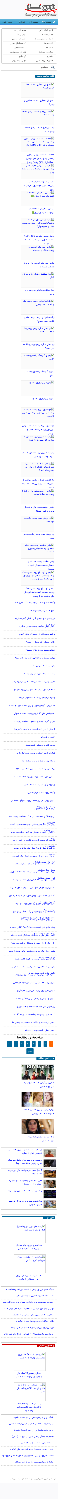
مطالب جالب (47, 34)
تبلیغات (22, 21)
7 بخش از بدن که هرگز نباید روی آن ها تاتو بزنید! (34, 729)
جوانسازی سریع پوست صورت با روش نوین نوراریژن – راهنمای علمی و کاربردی (38, 429)
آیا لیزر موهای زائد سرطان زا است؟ (40, 642)
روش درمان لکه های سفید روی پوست (39, 674)
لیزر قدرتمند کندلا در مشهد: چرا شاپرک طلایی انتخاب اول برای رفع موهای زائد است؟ (38, 483)
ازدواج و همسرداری (18, 52)
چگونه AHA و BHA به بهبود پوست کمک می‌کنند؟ (35, 602)
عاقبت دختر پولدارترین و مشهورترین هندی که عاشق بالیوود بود (28, 1455)
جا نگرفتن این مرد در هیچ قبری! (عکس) (37, 1442)
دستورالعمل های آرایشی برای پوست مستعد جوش (34, 713)
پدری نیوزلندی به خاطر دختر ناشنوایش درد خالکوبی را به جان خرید (29, 1406)
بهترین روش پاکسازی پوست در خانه (40, 1030)
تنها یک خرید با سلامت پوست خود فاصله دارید (35, 753)
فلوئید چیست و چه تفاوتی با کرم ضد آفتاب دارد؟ (35, 658)
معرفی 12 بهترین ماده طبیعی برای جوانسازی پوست (34, 880)
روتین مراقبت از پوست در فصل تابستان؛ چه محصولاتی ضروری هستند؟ (41, 565)
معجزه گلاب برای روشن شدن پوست (40, 745)
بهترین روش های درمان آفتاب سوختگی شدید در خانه (33, 935)
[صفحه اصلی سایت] (54, 22)
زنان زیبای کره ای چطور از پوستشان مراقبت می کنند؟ (33, 943)
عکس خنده (7, 21)
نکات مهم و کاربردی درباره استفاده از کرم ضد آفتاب (34, 1014)
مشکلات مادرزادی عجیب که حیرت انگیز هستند (34, 1462)
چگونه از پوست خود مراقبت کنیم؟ (41, 792)
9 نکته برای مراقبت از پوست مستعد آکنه (38, 761)
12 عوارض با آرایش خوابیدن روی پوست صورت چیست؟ (32, 705)
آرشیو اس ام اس (19, 39)
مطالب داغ (46, 21)
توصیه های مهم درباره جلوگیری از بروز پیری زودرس (34, 975)
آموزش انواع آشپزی (18, 43)
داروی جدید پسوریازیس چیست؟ (41, 610)
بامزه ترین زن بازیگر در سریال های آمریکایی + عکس (29, 1277)
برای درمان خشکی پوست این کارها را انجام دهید (35, 959)
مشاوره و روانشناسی (44, 60)
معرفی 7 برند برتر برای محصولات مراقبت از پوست (34, 721)
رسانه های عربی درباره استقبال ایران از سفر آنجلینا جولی (29, 1247)
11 (9, 1044)
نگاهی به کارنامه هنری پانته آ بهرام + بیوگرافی (35, 1321)
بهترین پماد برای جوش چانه (43, 666)
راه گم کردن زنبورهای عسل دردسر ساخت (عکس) (34, 1417)
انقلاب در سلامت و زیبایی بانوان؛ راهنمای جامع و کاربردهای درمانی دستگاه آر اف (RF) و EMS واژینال (40, 158)
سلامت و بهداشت (45, 52)
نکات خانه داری (20, 47)
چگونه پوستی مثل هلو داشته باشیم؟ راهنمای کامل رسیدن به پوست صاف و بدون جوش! (38, 239)
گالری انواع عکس (46, 30)
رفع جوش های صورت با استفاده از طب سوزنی (36, 1006)
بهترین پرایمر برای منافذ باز (43, 398)
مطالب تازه (33, 21)
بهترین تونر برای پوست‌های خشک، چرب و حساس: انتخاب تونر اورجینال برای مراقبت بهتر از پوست (39, 592)
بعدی (30, 1051)
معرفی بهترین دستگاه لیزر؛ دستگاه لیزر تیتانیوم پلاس (33, 681)
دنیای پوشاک (21, 34)
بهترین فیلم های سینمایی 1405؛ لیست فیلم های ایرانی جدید (29, 1308)
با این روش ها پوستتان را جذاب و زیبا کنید (37, 919)
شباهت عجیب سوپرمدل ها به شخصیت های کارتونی (32, 1449)
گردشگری (22, 56)
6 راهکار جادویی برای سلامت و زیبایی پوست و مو (34, 689)
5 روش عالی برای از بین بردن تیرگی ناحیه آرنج (36, 990)
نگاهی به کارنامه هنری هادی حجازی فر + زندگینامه (33, 1315)
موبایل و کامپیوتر (19, 60)
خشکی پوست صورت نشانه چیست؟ (40, 650)
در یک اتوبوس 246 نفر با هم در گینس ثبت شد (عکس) (31, 1423)
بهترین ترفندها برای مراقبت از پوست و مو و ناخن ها (33, 1022)
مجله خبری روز (20, 30)
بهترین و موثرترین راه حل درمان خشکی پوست (35, 998)
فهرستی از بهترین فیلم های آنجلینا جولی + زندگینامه (32, 1327)
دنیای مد (49, 47)
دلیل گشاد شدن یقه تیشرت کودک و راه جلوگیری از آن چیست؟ (25, 1182)
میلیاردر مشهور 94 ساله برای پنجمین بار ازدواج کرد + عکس (29, 1374)
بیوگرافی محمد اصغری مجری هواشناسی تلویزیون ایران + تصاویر (25, 1151)
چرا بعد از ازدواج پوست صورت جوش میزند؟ (37, 697)
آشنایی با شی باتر (48, 737)
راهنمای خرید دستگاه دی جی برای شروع (25, 1190)
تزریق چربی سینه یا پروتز (45, 808)
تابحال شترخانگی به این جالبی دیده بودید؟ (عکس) (33, 1436)
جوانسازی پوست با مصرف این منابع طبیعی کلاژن (35, 769)
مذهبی (50, 56)
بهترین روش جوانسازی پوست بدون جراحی (37, 626)
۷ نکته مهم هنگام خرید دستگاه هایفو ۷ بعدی (36, 634)
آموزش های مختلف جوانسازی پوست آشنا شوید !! (34, 777)
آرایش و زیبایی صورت (44, 39)
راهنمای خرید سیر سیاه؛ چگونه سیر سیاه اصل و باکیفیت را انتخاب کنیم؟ (25, 1161)
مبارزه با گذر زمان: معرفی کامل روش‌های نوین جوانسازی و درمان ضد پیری (38, 185)
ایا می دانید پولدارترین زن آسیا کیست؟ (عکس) (34, 1430)
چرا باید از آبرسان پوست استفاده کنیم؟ (39, 784)
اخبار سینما (48, 43)
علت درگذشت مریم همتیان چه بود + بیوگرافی (35, 1295)
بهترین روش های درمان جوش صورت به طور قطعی (34, 982)
